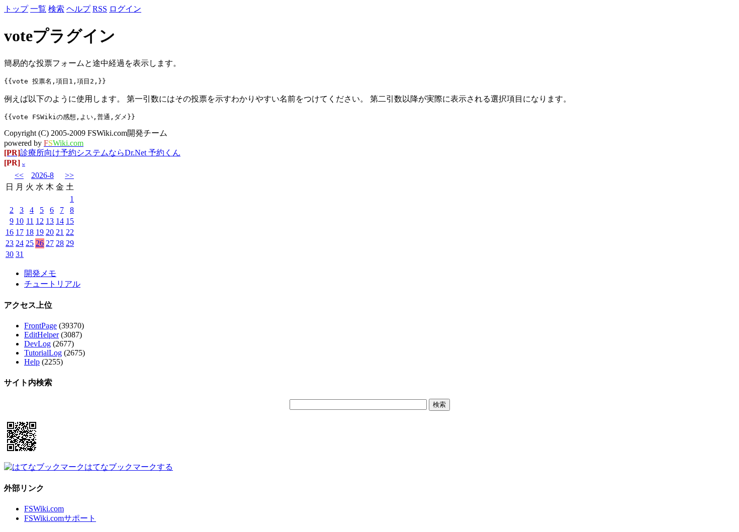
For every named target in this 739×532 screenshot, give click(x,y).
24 (20, 243)
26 (40, 243)
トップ (16, 9)
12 (40, 221)
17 (20, 232)
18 (30, 232)
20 (50, 232)
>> (69, 175)
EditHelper (41, 334)
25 (30, 243)
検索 (56, 9)
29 (70, 243)
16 (10, 232)
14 (60, 221)
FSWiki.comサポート (60, 518)
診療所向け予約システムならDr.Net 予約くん (92, 152)
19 (40, 232)
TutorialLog (43, 352)
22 (70, 232)
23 (10, 243)
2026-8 (42, 175)
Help (32, 362)
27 (50, 243)
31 (20, 254)
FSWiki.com (44, 508)
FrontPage (40, 325)
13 (50, 221)
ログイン (125, 9)
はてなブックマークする (128, 467)
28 (60, 243)
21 (60, 232)
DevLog (37, 343)
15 (70, 221)
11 (30, 221)
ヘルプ (78, 9)
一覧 (38, 9)
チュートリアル (52, 284)
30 (10, 254)
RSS (100, 9)
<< (19, 175)
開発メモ (40, 273)
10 (20, 221)
